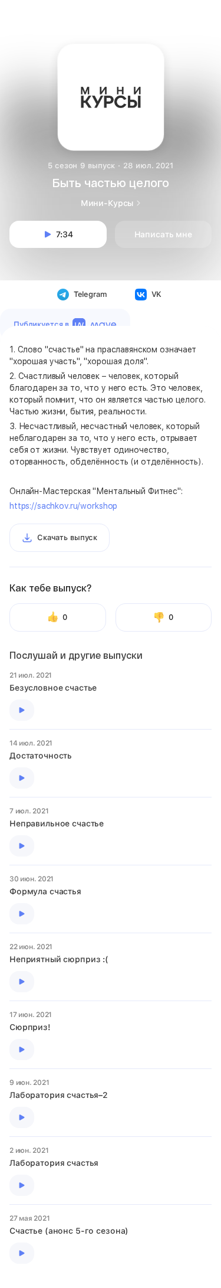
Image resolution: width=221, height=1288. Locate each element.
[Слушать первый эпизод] (21, 710)
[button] (111, 22)
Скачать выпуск (67, 537)
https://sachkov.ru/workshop (63, 506)
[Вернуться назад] (25, 25)
